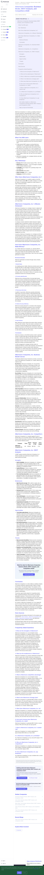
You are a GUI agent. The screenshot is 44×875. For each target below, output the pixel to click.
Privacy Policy (36, 868)
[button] (29, 19)
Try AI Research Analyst (33, 777)
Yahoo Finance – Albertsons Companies (30, 616)
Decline (24, 872)
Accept (19, 872)
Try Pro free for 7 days (29, 574)
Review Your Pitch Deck (22, 777)
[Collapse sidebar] (7, 4)
